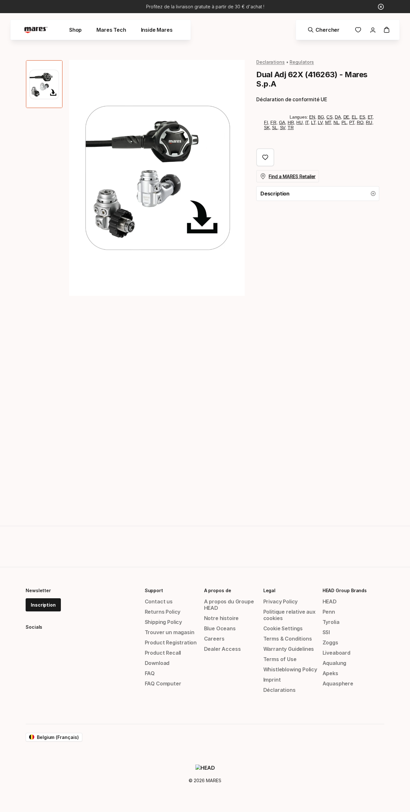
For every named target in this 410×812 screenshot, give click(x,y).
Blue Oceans (220, 628)
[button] (318, 193)
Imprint (272, 679)
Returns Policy (163, 612)
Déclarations (279, 690)
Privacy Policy (280, 601)
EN (312, 117)
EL (354, 117)
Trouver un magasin (169, 632)
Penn (329, 612)
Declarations (270, 62)
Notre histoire (221, 618)
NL (336, 122)
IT (307, 122)
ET (370, 117)
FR (273, 122)
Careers (214, 638)
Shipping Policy (163, 622)
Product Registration (171, 642)
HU (299, 122)
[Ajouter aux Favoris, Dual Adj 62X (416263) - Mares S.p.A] (265, 157)
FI (266, 122)
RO (360, 122)
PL (344, 122)
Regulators (302, 62)
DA (338, 117)
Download (157, 663)
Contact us (159, 601)
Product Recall (163, 653)
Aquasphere (338, 683)
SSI (326, 632)
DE (346, 117)
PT (351, 122)
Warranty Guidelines (288, 649)
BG (321, 117)
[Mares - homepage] (35, 30)
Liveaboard (336, 653)
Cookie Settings (283, 628)
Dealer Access (222, 649)
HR (291, 122)
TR (291, 127)
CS (329, 117)
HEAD (330, 601)
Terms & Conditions (287, 638)
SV (282, 127)
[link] (358, 30)
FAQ (150, 673)
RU (369, 122)
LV (320, 122)
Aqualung (335, 663)
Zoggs (330, 642)
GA (282, 122)
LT (313, 122)
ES (362, 117)
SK (267, 127)
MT (328, 122)
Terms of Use (280, 659)
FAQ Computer (163, 683)
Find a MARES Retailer (292, 176)
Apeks (330, 673)
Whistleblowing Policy (290, 669)
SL (274, 127)
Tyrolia (331, 622)
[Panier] (386, 30)
